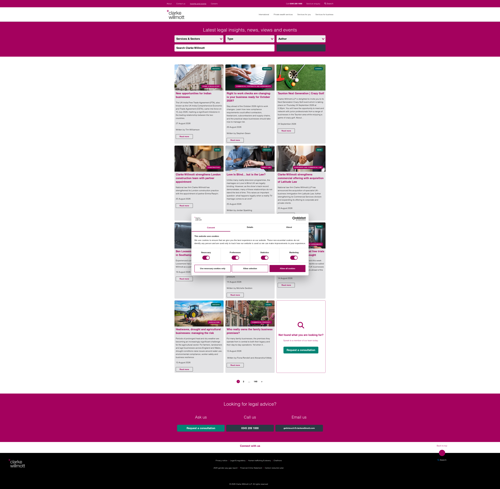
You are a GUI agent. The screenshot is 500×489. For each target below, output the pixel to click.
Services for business (324, 14)
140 (255, 381)
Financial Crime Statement (251, 468)
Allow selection (250, 268)
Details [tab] (250, 227)
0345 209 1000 (250, 428)
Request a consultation (301, 350)
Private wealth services (283, 14)
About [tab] (289, 227)
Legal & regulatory (237, 460)
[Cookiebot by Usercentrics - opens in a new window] (294, 219)
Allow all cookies (287, 268)
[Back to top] (442, 453)
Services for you (304, 14)
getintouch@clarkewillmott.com (299, 428)
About (169, 4)
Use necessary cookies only (212, 268)
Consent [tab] (211, 227)
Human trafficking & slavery (259, 460)
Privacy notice (221, 460)
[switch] (235, 258)
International (264, 14)
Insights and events (198, 4)
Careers (214, 4)
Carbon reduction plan (274, 468)
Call (294, 3)
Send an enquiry (313, 3)
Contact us (180, 4)
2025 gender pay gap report (226, 468)
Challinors (278, 460)
